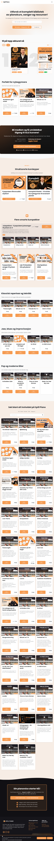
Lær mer (3, 839)
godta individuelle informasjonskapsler (14, 839)
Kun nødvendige (41, 838)
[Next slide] (49, 242)
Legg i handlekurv (7, 113)
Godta (50, 838)
